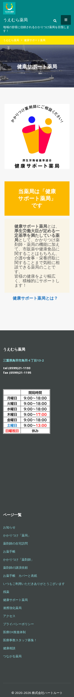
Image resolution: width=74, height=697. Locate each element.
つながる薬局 (12, 656)
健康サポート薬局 (15, 600)
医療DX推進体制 (14, 632)
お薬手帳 (9, 551)
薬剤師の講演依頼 (15, 567)
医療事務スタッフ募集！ (20, 640)
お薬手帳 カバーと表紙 (20, 575)
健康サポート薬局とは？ (35, 298)
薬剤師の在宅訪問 (15, 543)
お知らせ (9, 527)
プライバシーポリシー (18, 624)
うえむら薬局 (11, 40)
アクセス (9, 616)
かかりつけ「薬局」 (17, 535)
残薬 (6, 592)
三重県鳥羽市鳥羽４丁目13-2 (23, 360)
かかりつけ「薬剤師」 (18, 559)
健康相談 (9, 648)
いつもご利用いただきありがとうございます (34, 584)
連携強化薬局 (12, 608)
